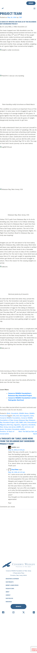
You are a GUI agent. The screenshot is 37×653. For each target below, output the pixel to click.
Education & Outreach (12, 578)
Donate (31, 3)
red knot (28, 427)
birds (32, 416)
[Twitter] (24, 612)
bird (17, 416)
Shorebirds (14, 413)
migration (17, 425)
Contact (8, 595)
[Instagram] (13, 612)
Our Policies (9, 598)
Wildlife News (24, 413)
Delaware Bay (23, 420)
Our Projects (10, 582)
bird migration (25, 416)
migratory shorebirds (28, 425)
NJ (23, 427)
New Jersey (4, 427)
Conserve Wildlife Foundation (10, 418)
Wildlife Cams (10, 588)
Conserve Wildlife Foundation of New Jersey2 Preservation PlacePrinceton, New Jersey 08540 (18, 573)
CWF (20, 17)
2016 (13, 416)
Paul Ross (14, 469)
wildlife (22, 429)
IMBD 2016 (22, 422)
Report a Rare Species (12, 585)
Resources (9, 601)
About (7, 592)
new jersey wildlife (14, 427)
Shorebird (8, 429)
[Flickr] (34, 612)
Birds (8, 413)
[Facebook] (3, 612)
